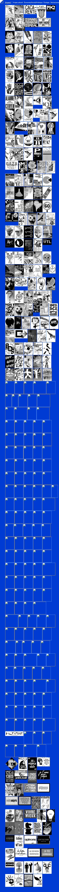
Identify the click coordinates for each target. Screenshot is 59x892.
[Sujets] (8, 2)
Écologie (46, 2)
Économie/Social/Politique (33, 2)
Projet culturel (18, 2)
